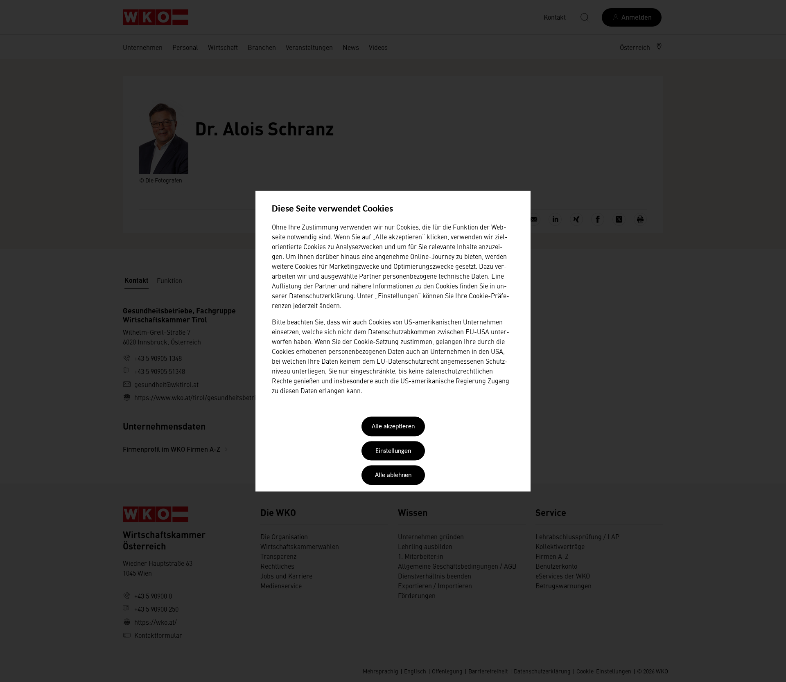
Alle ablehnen (393, 476)
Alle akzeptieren (393, 427)
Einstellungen (393, 451)
